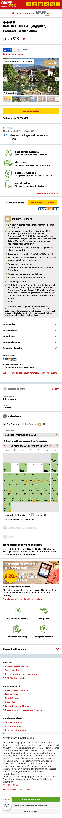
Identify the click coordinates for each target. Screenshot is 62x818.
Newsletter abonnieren (40, 4)
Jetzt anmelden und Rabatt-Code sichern (23, 599)
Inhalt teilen (46, 4)
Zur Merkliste (52, 4)
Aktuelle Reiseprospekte (16, 666)
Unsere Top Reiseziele (15, 649)
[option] (31, 76)
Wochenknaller (12, 670)
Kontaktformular (12, 698)
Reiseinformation (13, 726)
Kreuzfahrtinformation (15, 730)
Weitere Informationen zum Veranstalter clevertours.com (30, 372)
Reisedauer (8, 430)
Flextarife (9, 734)
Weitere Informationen (48, 193)
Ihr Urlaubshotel (10, 330)
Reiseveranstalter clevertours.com (21, 674)
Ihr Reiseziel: (9, 324)
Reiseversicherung (13, 722)
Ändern (55, 388)
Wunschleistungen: (12, 342)
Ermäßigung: (9, 336)
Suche (28, 4)
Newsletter (10, 702)
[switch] (6, 805)
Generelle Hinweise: (13, 348)
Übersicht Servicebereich (16, 690)
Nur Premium (31, 424)
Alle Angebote (13, 424)
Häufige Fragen (12, 694)
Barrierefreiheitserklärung (17, 706)
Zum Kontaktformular (34, 4)
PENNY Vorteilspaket (14, 678)
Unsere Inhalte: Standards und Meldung (23, 709)
